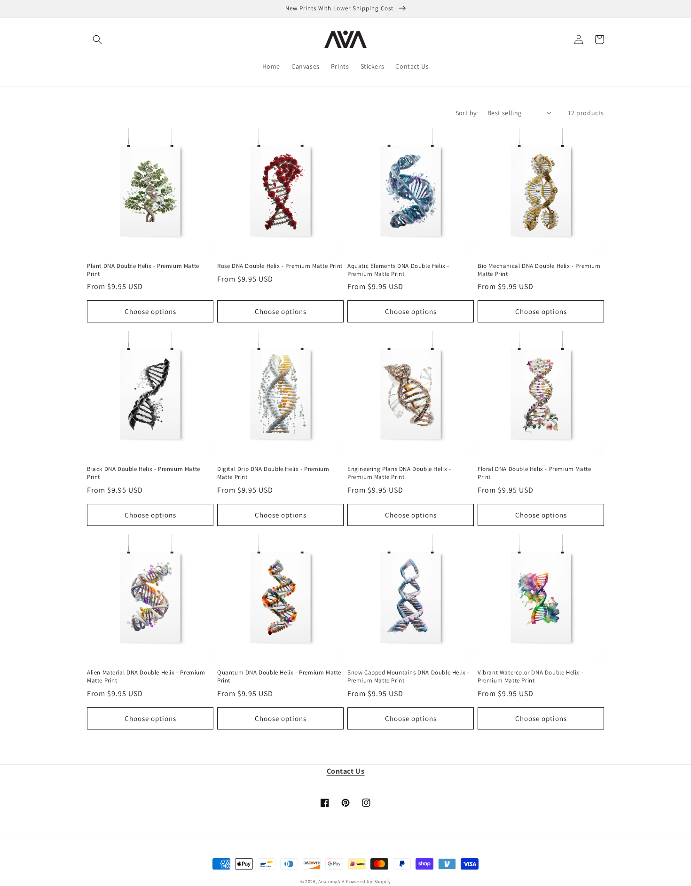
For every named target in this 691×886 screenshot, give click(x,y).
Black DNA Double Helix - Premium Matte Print (143, 473)
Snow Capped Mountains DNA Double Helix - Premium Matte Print (408, 676)
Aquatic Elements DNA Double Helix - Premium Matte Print (398, 270)
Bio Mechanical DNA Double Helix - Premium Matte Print (539, 270)
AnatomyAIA (331, 881)
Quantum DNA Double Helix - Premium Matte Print (279, 676)
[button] (97, 39)
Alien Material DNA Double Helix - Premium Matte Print (146, 676)
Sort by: (466, 113)
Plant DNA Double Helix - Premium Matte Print (143, 270)
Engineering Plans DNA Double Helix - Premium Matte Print (399, 473)
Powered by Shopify (368, 881)
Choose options (150, 311)
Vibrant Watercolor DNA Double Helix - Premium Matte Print (530, 676)
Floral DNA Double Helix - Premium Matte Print (534, 473)
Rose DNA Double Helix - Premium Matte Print (280, 266)
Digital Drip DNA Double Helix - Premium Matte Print (273, 473)
